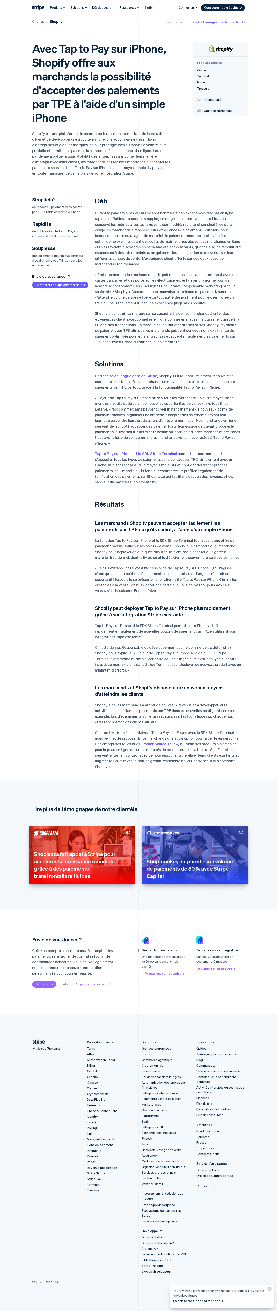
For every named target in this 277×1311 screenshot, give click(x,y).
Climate (92, 1082)
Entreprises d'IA (153, 1127)
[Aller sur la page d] (37, 1042)
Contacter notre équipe (221, 7)
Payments (94, 1150)
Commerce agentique (157, 1060)
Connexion (186, 7)
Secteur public (152, 1178)
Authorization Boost (101, 1060)
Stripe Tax (94, 1179)
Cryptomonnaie (98, 1094)
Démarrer (42, 984)
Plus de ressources (209, 1115)
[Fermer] (269, 1290)
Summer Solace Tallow (158, 743)
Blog (199, 1060)
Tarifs (149, 7)
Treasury (93, 1190)
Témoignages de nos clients (216, 1054)
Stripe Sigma (96, 1173)
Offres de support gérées (214, 1176)
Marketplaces (151, 1104)
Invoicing (93, 1122)
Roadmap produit (208, 1131)
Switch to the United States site (196, 1301)
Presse (201, 1142)
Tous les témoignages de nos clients (217, 22)
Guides (201, 1048)
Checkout (94, 1077)
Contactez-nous (208, 1154)
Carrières (202, 1137)
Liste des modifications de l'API (164, 1254)
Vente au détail (152, 1184)
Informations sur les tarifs (161, 973)
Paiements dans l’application (162, 1099)
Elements (93, 1105)
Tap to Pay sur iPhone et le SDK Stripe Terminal (136, 453)
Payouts (93, 1156)
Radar (91, 1162)
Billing (91, 1065)
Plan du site (204, 1103)
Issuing (92, 1128)
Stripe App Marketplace (158, 1205)
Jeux (145, 1144)
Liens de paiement (100, 1145)
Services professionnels (159, 1172)
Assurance (149, 1155)
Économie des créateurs (159, 1133)
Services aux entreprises (159, 1221)
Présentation (174, 22)
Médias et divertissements (161, 1161)
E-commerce (151, 1071)
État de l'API (150, 1249)
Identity (92, 1116)
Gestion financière (155, 1110)
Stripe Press (205, 1148)
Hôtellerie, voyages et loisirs (162, 1150)
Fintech (147, 1138)
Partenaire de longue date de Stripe (126, 375)
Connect (93, 1088)
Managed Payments (101, 1139)
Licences (202, 1098)
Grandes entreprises (156, 1048)
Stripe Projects (152, 1266)
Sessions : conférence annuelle (218, 1071)
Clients (38, 21)
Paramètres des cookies (213, 1109)
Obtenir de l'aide (207, 1170)
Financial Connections (102, 1111)
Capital (92, 1071)
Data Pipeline (96, 1099)
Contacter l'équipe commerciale (58, 285)
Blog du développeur (156, 1271)
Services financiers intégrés (161, 1077)
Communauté (206, 1065)
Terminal (93, 1185)
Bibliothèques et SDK (156, 1260)
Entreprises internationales (161, 1093)
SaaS (145, 1121)
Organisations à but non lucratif (163, 1167)
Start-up (148, 1054)
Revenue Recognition (102, 1168)
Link (90, 1133)
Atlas (90, 1054)
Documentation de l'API (214, 969)
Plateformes (150, 1116)
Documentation (153, 1237)
